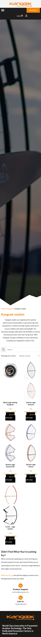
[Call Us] (20, 598)
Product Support (20, 589)
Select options (10, 416)
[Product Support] (20, 585)
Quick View (10, 380)
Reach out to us (7, 575)
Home (3, 309)
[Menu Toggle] (2, 10)
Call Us (20, 601)
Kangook (10, 309)
